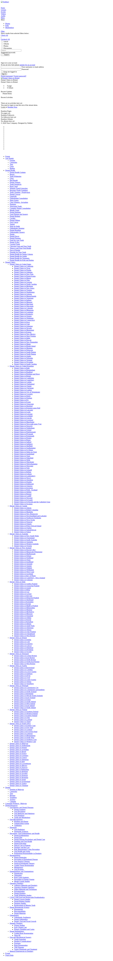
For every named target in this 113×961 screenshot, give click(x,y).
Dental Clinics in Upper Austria (25, 680)
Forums (12, 160)
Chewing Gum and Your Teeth (20, 246)
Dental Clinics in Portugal (19, 775)
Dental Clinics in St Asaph (23, 500)
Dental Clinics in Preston (22, 438)
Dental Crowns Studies (22, 899)
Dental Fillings (15, 220)
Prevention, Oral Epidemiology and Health (25, 833)
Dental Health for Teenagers (19, 258)
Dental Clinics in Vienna (22, 682)
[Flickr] (6, 147)
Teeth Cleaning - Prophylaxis (20, 192)
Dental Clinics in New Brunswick (26, 514)
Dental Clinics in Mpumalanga (24, 736)
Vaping (12, 224)
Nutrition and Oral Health (23, 841)
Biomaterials (18, 909)
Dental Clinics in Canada (18, 506)
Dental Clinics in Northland (23, 558)
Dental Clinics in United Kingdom (22, 366)
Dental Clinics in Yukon (22, 532)
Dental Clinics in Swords (23, 652)
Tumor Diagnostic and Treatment (25, 949)
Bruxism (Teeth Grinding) (19, 190)
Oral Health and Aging (22, 851)
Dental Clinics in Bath (22, 368)
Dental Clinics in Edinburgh (24, 484)
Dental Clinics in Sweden (18, 773)
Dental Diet (18, 837)
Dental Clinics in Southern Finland (26, 712)
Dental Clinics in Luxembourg (20, 763)
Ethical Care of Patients (22, 845)
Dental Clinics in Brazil (18, 752)
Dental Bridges (15, 216)
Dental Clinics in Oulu (22, 718)
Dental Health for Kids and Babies (22, 260)
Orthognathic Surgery (17, 232)
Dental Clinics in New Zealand (20, 548)
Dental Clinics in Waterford (23, 648)
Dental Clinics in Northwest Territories (27, 518)
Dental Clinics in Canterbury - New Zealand (29, 578)
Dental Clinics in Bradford (23, 372)
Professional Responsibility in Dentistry (28, 853)
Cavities (12, 218)
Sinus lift (17, 935)
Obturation (18, 875)
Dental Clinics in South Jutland (25, 702)
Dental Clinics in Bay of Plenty (25, 576)
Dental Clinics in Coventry (23, 394)
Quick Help (9, 955)
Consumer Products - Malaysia (16, 803)
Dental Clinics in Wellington (24, 570)
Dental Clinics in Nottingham (24, 428)
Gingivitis (13, 196)
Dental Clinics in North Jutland (25, 708)
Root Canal (14, 186)
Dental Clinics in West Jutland (24, 704)
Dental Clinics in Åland (22, 722)
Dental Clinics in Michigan (23, 286)
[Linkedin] (6, 135)
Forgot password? (20, 76)
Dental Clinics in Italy (17, 761)
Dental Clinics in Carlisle (23, 382)
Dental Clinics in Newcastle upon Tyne (27, 424)
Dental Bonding (15, 230)
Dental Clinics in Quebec (23, 528)
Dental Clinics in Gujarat (22, 594)
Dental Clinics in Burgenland (24, 668)
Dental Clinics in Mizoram (23, 614)
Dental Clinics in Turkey (18, 783)
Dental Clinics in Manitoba (23, 512)
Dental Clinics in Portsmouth (24, 436)
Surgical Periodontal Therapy (24, 863)
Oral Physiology (19, 811)
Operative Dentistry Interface (24, 887)
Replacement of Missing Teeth (24, 905)
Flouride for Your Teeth (18, 252)
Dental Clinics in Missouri (23, 302)
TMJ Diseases (19, 947)
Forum (7, 156)
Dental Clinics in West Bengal (24, 636)
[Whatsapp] (6, 145)
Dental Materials (20, 913)
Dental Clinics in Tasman (23, 566)
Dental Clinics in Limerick (23, 644)
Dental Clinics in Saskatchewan (25, 530)
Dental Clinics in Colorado (23, 308)
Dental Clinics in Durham (23, 398)
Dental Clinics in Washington (24, 292)
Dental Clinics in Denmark (19, 686)
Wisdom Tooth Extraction (19, 188)
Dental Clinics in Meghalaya (24, 612)
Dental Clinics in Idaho (22, 338)
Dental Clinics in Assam (22, 588)
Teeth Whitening (15, 176)
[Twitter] (6, 129)
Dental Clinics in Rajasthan (23, 622)
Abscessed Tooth (16, 206)
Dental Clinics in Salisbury (23, 444)
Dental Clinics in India (17, 582)
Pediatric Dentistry (16, 923)
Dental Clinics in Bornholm (23, 694)
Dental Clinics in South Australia (25, 540)
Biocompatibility (20, 911)
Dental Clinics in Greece (18, 758)
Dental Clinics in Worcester (23, 466)
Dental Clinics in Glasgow (23, 486)
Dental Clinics (10, 262)
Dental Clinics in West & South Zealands (28, 696)
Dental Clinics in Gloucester (24, 404)
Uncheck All (5, 39)
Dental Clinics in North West (24, 738)
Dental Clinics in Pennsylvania (25, 276)
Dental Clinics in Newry (22, 478)
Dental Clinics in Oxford (22, 430)
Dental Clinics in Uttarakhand (24, 634)
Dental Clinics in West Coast (24, 572)
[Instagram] (6, 139)
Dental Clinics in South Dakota (25, 352)
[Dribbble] (6, 137)
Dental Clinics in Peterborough (25, 432)
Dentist (7, 787)
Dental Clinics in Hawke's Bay (25, 550)
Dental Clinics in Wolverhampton (25, 464)
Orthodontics (14, 915)
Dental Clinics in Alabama (23, 272)
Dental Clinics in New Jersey (24, 288)
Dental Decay (14, 236)
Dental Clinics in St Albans (23, 450)
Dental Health (10, 170)
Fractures (17, 943)
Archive (12, 799)
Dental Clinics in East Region (24, 658)
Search (6, 55)
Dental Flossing (15, 238)
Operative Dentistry (16, 883)
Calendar (13, 801)
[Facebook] (6, 127)
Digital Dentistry (20, 893)
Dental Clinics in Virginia (23, 290)
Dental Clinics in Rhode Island (25, 346)
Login (3, 107)
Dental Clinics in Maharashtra (24, 608)
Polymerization (19, 891)
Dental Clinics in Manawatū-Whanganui (28, 552)
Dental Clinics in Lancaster (23, 410)
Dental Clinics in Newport (23, 498)
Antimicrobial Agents (21, 823)
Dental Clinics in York (22, 468)
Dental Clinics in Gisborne (23, 580)
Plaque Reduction (20, 857)
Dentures (13, 204)
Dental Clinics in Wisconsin (23, 306)
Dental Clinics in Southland (23, 562)
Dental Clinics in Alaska (22, 356)
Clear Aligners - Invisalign (19, 202)
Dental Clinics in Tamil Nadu (24, 626)
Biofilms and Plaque (21, 821)
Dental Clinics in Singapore (19, 654)
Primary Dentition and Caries (24, 929)
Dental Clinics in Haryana (23, 596)
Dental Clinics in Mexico (18, 765)
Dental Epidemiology (21, 835)
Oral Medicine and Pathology (24, 813)
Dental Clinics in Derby (22, 396)
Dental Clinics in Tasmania (23, 542)
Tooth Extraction (20, 939)
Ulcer (12, 178)
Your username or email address (33, 67)
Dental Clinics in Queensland (24, 538)
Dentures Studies (20, 903)
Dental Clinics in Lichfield (23, 416)
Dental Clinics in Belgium (19, 771)
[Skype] (6, 143)
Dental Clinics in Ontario (23, 524)
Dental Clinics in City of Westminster (27, 392)
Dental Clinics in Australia (19, 534)
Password (25, 69)
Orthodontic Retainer (17, 228)
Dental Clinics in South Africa (20, 724)
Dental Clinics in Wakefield (23, 458)
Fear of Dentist (15, 250)
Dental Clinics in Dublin (22, 640)
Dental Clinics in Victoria (23, 546)
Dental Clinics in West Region (24, 664)
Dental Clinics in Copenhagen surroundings (29, 690)
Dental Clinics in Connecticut (24, 320)
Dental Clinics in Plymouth (23, 434)
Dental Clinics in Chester (23, 386)
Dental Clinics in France (18, 754)
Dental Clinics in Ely (21, 400)
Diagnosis (13, 827)
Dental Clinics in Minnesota (24, 310)
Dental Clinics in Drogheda (23, 650)
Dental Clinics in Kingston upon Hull (27, 408)
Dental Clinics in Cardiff (22, 496)
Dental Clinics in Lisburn (23, 474)
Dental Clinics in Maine (22, 344)
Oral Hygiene (19, 869)
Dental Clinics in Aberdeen (23, 480)
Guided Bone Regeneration (23, 933)
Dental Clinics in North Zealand (25, 692)
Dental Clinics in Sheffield (23, 446)
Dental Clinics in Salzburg (23, 674)
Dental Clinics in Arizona (23, 294)
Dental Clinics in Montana (23, 348)
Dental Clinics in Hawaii (22, 340)
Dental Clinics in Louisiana (23, 312)
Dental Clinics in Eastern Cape (25, 726)
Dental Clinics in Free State (23, 728)
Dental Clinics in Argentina (19, 750)
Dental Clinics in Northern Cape (25, 740)
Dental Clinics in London (23, 390)
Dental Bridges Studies (22, 901)
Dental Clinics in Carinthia (23, 670)
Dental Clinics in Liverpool (23, 420)
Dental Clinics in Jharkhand (23, 600)
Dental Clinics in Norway (19, 767)
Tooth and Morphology (22, 817)
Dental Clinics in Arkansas (23, 326)
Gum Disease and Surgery (19, 214)
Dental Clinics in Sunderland (24, 454)
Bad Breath (14, 180)
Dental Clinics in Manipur (23, 610)
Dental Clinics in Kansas (22, 332)
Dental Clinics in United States (20, 264)
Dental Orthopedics (21, 919)
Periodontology (15, 855)
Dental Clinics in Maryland (23, 304)
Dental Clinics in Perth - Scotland (25, 490)
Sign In (4, 74)
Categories (13, 162)
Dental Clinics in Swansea (23, 504)
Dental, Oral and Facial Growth (25, 921)
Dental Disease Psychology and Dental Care (29, 839)
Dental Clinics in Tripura (22, 630)
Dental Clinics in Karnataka (23, 602)
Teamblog (13, 797)
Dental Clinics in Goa (21, 592)
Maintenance (18, 867)
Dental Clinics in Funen (22, 700)
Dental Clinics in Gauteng (23, 730)
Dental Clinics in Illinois (22, 278)
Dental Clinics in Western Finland (26, 714)
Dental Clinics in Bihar (22, 590)
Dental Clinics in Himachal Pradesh (26, 598)
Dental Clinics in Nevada (23, 328)
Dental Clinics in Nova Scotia (24, 520)
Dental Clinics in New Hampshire (26, 342)
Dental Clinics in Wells (22, 460)
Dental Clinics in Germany (19, 756)
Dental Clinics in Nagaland (23, 616)
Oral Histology (19, 815)
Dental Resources (11, 805)
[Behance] (6, 141)
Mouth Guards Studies (22, 881)
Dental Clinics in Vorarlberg (24, 684)
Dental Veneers (15, 182)
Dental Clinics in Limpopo (23, 734)
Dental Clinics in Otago (22, 560)
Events (7, 953)
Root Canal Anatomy (21, 877)
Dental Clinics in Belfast (22, 472)
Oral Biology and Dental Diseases (21, 807)
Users (12, 166)
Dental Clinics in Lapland (23, 720)
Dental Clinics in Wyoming (23, 362)
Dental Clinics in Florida (22, 270)
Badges (12, 168)
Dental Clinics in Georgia (23, 282)
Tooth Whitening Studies (22, 895)
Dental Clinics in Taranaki (23, 564)
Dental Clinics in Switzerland (20, 781)
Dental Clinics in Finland (18, 710)
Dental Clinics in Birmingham (24, 370)
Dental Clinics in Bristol (22, 376)
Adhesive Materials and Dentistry (25, 885)
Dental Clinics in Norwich (23, 426)
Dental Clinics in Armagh (23, 470)
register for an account (27, 65)
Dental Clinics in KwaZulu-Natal (25, 732)
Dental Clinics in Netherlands (20, 746)
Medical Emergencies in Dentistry (21, 951)
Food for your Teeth (17, 240)
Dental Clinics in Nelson (22, 556)
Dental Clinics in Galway (23, 646)
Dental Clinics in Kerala (22, 604)
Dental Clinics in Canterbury (24, 380)
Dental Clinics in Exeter (22, 402)
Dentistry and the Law (22, 847)
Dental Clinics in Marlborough (24, 554)
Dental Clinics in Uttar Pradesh (25, 632)
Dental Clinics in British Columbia (26, 510)
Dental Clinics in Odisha (22, 618)
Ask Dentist (9, 158)
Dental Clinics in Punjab (22, 620)
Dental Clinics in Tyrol (22, 678)
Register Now (12, 107)
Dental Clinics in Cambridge (24, 378)
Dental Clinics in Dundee (23, 482)
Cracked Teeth (15, 244)
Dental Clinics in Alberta (22, 508)
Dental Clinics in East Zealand (24, 698)
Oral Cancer (14, 222)
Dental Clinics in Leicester (23, 414)
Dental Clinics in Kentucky (23, 314)
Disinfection (18, 873)
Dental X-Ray (15, 242)
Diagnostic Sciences (21, 831)
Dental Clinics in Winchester (24, 462)
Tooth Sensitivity (16, 184)
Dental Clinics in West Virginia (25, 336)
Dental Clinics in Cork (22, 642)
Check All (4, 35)
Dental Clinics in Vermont (23, 360)
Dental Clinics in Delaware (23, 350)
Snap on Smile (15, 226)
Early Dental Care (20, 927)
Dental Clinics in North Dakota (25, 354)
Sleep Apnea (14, 200)
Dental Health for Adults (18, 256)
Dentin (12, 234)
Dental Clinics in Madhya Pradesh (26, 606)
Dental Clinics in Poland (18, 748)
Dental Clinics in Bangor (22, 494)
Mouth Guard (14, 210)
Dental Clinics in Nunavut (23, 522)
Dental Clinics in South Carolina (25, 364)
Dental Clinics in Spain (18, 779)
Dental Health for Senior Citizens (21, 254)
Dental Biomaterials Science (19, 907)
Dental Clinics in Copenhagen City (26, 688)
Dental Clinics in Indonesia (19, 760)
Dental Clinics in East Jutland (24, 706)
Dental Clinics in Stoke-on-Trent (25, 452)
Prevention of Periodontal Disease (26, 859)
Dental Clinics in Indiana (22, 300)
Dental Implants (15, 212)
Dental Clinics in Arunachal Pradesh (26, 586)
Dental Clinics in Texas (22, 268)
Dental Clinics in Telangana (23, 628)
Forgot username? (7, 76)
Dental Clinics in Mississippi (24, 330)
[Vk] (6, 149)
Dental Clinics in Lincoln (23, 418)
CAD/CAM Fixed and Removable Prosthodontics (27, 897)
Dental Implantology (17, 931)
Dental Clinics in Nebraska (23, 358)
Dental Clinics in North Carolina (25, 284)
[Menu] (1, 4)
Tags (11, 164)
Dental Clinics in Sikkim (22, 624)
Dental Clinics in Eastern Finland (25, 716)
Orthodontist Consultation (19, 198)
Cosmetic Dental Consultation (20, 208)
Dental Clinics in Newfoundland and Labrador (30, 516)
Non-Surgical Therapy (22, 861)
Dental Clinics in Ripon (22, 440)
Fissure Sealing (19, 925)
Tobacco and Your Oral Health (20, 248)
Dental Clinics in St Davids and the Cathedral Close (32, 502)
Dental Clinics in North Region (25, 660)
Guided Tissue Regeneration (24, 865)
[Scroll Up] (1, 959)
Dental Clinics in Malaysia (19, 744)
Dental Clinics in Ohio (22, 280)
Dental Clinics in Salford (22, 442)
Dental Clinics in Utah (22, 324)
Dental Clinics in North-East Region (26, 662)
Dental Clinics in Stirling (22, 492)
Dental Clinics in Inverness (23, 488)
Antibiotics (18, 825)
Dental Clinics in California (23, 266)
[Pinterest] (6, 131)
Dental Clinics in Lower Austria (25, 672)
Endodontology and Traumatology (22, 871)
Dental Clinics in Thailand (19, 785)
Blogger (12, 795)
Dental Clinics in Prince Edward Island (27, 526)
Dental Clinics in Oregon (23, 316)
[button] (56, 18)
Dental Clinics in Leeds (22, 412)
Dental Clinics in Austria (18, 666)
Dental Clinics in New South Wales (26, 536)
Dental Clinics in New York (23, 274)
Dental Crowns (15, 194)
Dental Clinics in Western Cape (25, 742)
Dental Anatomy (20, 809)
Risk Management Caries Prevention (27, 849)
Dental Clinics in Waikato (23, 568)
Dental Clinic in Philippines (19, 769)
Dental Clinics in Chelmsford (24, 384)
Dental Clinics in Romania (19, 777)
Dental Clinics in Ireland (18, 638)
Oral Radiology (19, 829)
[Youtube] (6, 133)
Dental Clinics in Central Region (25, 656)
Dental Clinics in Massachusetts (25, 296)
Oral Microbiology (16, 819)
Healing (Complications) (22, 941)
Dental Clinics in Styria (22, 676)
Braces (12, 174)
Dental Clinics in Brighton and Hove (27, 374)
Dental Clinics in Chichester (24, 388)
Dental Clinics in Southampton (25, 448)
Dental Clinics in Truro (22, 456)
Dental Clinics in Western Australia (26, 544)
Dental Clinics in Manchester (24, 422)
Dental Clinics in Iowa (22, 322)
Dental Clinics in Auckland (23, 574)
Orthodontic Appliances (22, 917)
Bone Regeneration (21, 945)
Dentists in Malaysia (17, 789)
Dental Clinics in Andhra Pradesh (25, 584)
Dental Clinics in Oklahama (23, 318)
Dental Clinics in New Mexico (24, 334)
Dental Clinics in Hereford (23, 406)
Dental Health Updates (18, 172)
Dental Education (20, 843)
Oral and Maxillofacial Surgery (20, 937)
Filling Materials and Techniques (25, 889)
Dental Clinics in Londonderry (24, 476)
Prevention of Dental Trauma (24, 879)
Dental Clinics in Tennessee (23, 298)
